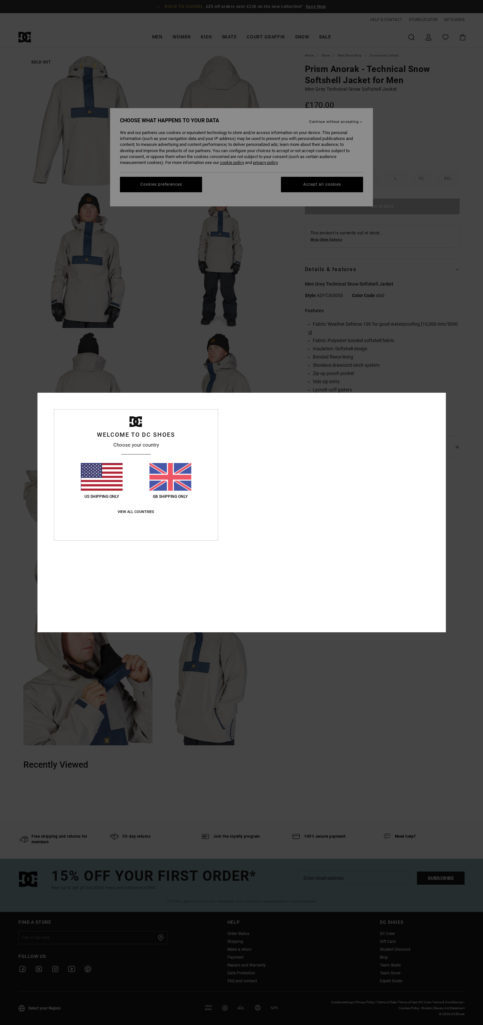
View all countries (136, 512)
